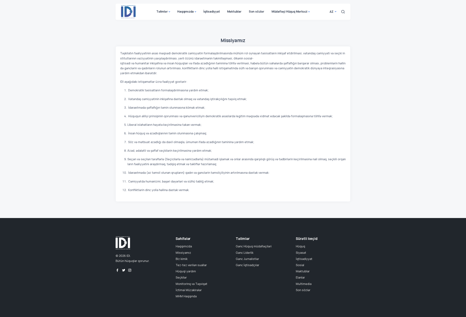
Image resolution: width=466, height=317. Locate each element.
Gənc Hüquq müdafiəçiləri (254, 246)
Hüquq (300, 246)
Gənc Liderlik (244, 253)
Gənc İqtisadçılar (247, 265)
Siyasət (301, 253)
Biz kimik (181, 259)
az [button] (332, 12)
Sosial (300, 265)
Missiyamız (183, 253)
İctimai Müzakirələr (189, 290)
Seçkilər (181, 277)
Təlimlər (162, 11)
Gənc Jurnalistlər (247, 259)
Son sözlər (256, 11)
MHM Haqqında (186, 296)
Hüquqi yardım (186, 271)
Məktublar (234, 11)
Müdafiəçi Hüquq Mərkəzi (289, 11)
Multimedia (303, 284)
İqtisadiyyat (211, 11)
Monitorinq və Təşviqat (191, 284)
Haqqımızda (185, 11)
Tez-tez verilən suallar (191, 265)
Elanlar (300, 277)
